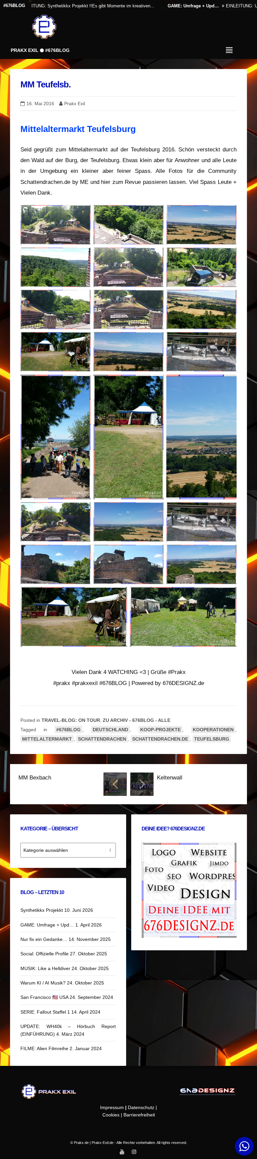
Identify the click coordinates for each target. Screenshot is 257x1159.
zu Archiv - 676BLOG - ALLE (136, 720)
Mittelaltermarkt (47, 739)
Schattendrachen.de (160, 739)
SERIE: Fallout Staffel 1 (45, 1012)
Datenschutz (141, 1107)
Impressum (112, 1107)
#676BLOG (68, 729)
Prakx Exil (74, 103)
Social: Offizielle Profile (44, 953)
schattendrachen (102, 739)
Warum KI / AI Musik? (43, 982)
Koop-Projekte (160, 729)
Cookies (110, 1115)
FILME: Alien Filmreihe (44, 1048)
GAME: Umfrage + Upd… (160, 5)
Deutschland (110, 729)
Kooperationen (213, 729)
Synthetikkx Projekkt (41, 910)
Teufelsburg (211, 739)
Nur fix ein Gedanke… (43, 939)
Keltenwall (169, 777)
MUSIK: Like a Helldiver (45, 968)
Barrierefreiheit (139, 1115)
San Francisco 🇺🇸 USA (44, 997)
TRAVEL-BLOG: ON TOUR (70, 720)
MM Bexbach (34, 777)
